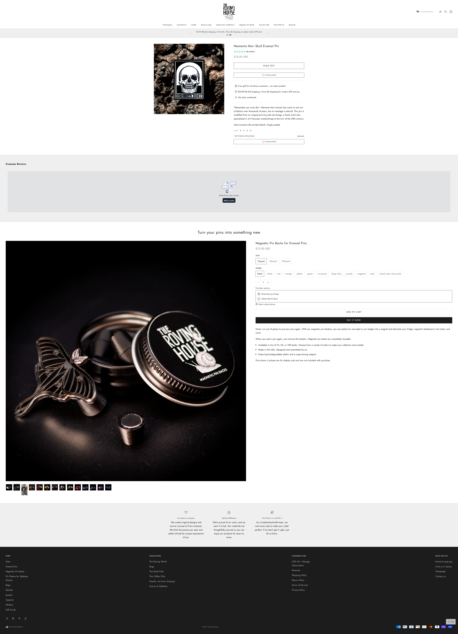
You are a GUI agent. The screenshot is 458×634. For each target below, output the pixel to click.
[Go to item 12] (93, 487)
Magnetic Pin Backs (246, 25)
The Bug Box (167, 25)
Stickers (9, 604)
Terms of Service (300, 585)
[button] (354, 304)
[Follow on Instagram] (13, 618)
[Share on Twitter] (244, 131)
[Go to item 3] (24, 489)
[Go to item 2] (16, 487)
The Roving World (158, 561)
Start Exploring (233, 34)
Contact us (440, 576)
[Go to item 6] (47, 487)
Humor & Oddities (158, 586)
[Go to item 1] (9, 487)
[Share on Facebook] (241, 131)
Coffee (193, 25)
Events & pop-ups (443, 561)
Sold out (269, 65)
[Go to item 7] (55, 487)
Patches (9, 590)
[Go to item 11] (85, 487)
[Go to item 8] (62, 487)
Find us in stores (443, 566)
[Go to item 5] (39, 487)
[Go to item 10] (77, 487)
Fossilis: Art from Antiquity (162, 581)
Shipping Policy (299, 575)
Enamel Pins (181, 25)
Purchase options (263, 288)
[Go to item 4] (32, 487)
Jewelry (9, 595)
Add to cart (354, 312)
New (8, 561)
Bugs (151, 566)
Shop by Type (206, 25)
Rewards (292, 25)
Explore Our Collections (225, 25)
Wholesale (440, 571)
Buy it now (354, 320)
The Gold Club (156, 571)
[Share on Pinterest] (247, 131)
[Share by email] (251, 131)
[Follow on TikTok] (25, 618)
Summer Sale (264, 25)
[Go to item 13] (100, 487)
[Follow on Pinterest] (19, 618)
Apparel (9, 599)
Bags (8, 585)
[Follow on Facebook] (7, 618)
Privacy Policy (298, 590)
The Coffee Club (157, 576)
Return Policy (298, 580)
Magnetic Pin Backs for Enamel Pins (281, 243)
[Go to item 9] (70, 487)
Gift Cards (11, 609)
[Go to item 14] (108, 487)
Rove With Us (279, 25)
